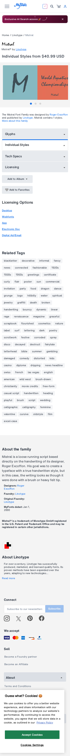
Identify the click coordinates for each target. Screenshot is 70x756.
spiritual (57, 295)
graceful (54, 316)
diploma (21, 365)
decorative (28, 260)
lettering (29, 330)
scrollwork (10, 337)
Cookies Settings (32, 745)
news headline (54, 365)
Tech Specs (13, 156)
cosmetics (44, 323)
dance (57, 288)
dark (42, 330)
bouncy (27, 309)
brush (20, 400)
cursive (24, 414)
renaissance (21, 316)
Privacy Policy (45, 722)
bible (24, 351)
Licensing (12, 167)
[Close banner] (62, 19)
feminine (45, 407)
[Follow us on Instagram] (8, 618)
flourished (27, 323)
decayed (20, 344)
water (44, 295)
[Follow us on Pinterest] (31, 618)
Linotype (17, 35)
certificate (50, 274)
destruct (35, 344)
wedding (45, 400)
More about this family (15, 121)
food (33, 288)
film (50, 414)
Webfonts (8, 217)
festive (25, 337)
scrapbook (10, 323)
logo (20, 295)
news (7, 267)
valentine (9, 414)
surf (17, 330)
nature (59, 323)
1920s (55, 267)
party (23, 288)
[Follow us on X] (20, 618)
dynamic (41, 309)
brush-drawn (43, 379)
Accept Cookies (32, 735)
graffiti (21, 302)
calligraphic (11, 407)
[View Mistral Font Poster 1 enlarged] (35, 82)
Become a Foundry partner (20, 657)
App (4, 223)
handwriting (11, 309)
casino (8, 365)
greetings (33, 274)
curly (7, 281)
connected (21, 267)
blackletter (10, 260)
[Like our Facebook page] (43, 618)
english (48, 372)
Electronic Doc (11, 229)
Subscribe (54, 608)
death (33, 302)
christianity (10, 386)
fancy (57, 260)
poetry (53, 330)
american (9, 379)
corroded (39, 337)
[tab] (31, 104)
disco (7, 344)
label (7, 330)
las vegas (33, 372)
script (32, 400)
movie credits (30, 386)
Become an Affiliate (16, 664)
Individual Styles (17, 144)
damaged (9, 358)
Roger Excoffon (59, 114)
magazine (39, 316)
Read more (8, 578)
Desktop (7, 210)
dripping (35, 365)
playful (8, 400)
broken (46, 302)
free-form (48, 386)
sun (39, 281)
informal (44, 260)
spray (53, 337)
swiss (7, 372)
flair (17, 281)
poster (28, 281)
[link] (59, 6)
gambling (52, 351)
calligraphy (29, 407)
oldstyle (38, 414)
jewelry (8, 302)
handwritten (31, 393)
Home (5, 35)
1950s (19, 274)
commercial (53, 281)
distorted (39, 358)
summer (37, 351)
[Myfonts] (20, 8)
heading (48, 393)
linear (54, 309)
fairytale (50, 344)
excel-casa (10, 421)
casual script (11, 393)
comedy (24, 358)
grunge (8, 295)
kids (52, 358)
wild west (25, 379)
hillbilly (31, 295)
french (19, 372)
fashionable (40, 267)
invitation (9, 288)
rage (6, 316)
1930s (7, 274)
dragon (45, 288)
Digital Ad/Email (11, 235)
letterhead (10, 351)
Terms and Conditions (17, 686)
